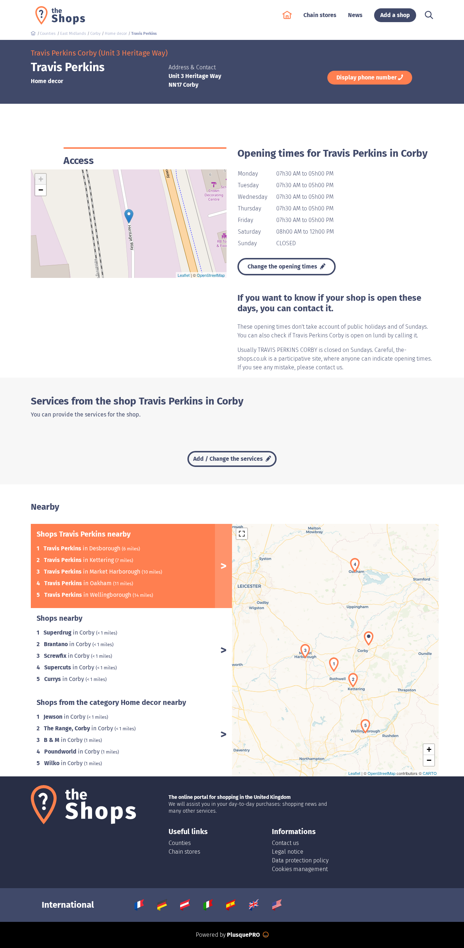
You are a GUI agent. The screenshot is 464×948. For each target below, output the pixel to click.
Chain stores (184, 851)
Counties (180, 843)
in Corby (70, 632)
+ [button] (40, 179)
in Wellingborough (88, 594)
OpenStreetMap (211, 275)
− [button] (40, 189)
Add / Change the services (228, 458)
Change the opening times (283, 266)
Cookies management (300, 869)
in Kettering (79, 560)
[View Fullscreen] (241, 533)
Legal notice (287, 851)
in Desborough (83, 548)
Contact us (285, 843)
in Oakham (78, 583)
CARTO (430, 773)
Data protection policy (300, 860)
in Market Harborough (93, 571)
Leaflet (184, 275)
